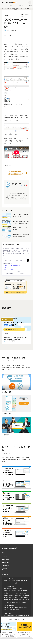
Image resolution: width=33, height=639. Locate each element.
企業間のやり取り (17, 588)
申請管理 (21, 595)
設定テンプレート (8, 588)
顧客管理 (11, 595)
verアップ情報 (11, 580)
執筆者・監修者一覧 (7, 559)
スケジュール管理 (13, 597)
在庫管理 (18, 593)
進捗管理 (26, 597)
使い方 (25, 580)
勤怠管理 (6, 600)
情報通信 (21, 607)
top (3, 6)
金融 (8, 610)
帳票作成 (6, 595)
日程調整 (6, 597)
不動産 (16, 607)
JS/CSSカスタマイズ (9, 583)
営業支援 (27, 600)
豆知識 (6, 15)
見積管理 (18, 602)
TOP (3, 8)
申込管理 (14, 590)
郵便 (25, 607)
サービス (12, 607)
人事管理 (6, 593)
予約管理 (19, 590)
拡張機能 (18, 580)
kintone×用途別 (19, 6)
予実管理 (16, 595)
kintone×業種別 (28, 6)
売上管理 (23, 593)
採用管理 (20, 597)
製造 (5, 607)
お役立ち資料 (6, 565)
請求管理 (23, 602)
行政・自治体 (16, 610)
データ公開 (6, 602)
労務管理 (25, 590)
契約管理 (27, 595)
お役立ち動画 (6, 562)
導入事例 (5, 569)
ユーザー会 (26, 615)
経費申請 (21, 600)
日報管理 (11, 600)
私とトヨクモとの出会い (10, 615)
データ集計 (12, 602)
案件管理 (16, 600)
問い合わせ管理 (7, 590)
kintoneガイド (9, 6)
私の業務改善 (19, 615)
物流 (5, 610)
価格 (22, 580)
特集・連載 (8, 613)
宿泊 (11, 610)
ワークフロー (12, 593)
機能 (16, 583)
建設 (8, 607)
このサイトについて (7, 556)
